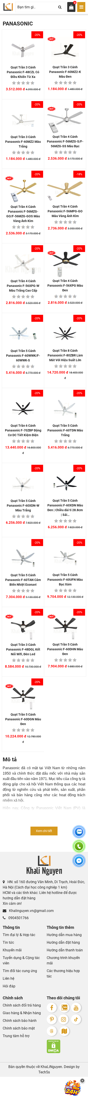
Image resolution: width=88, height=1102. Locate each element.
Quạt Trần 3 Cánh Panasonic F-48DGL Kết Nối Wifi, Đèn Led (23, 649)
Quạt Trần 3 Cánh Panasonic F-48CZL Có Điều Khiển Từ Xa (23, 72)
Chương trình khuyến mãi (63, 960)
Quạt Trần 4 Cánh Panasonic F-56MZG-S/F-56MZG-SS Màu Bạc (65, 141)
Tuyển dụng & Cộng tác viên (21, 960)
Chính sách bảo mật (19, 1028)
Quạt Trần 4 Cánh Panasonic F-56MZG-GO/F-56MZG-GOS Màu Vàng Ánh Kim (23, 214)
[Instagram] (63, 1019)
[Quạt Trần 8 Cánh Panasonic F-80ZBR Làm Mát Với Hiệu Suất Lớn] (65, 333)
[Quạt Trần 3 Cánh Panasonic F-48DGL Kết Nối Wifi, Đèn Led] (23, 628)
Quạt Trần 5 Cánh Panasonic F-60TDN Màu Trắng (65, 430)
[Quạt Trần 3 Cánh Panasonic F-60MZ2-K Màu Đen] (65, 50)
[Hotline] (78, 849)
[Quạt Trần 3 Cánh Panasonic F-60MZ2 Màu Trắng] (23, 120)
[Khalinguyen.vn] (8, 6)
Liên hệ (8, 978)
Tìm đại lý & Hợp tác (19, 935)
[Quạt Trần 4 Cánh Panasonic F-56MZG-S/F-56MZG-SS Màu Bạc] (65, 120)
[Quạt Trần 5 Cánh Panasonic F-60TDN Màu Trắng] (65, 408)
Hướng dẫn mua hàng (64, 935)
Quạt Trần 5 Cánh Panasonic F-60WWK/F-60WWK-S (23, 355)
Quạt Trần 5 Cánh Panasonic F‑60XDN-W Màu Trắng (23, 505)
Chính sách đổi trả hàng (22, 1005)
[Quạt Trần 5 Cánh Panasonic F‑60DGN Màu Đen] (23, 697)
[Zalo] (64, 1008)
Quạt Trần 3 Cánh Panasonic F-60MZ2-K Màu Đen (65, 71)
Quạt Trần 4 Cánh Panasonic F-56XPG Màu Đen (65, 285)
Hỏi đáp (9, 986)
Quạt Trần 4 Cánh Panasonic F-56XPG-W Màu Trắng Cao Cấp (23, 285)
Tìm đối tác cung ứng (20, 971)
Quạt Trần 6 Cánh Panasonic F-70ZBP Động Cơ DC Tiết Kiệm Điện (23, 430)
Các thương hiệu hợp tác (63, 973)
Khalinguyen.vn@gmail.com (31, 911)
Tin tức (8, 942)
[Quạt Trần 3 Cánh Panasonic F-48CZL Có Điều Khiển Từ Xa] (23, 50)
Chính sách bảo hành (20, 1020)
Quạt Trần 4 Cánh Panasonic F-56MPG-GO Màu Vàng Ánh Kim (65, 211)
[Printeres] (52, 1019)
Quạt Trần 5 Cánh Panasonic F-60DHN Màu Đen (65, 649)
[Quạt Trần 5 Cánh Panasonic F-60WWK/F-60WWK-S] (23, 334)
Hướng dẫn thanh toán (65, 950)
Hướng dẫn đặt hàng (63, 942)
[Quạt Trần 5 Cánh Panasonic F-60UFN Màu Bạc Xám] (65, 558)
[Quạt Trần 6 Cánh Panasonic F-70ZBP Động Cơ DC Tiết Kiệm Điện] (23, 409)
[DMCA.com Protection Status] (66, 1046)
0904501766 (18, 918)
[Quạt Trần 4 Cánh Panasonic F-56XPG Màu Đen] (65, 264)
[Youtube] (76, 1008)
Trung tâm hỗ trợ (16, 1036)
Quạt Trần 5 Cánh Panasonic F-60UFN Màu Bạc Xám (65, 579)
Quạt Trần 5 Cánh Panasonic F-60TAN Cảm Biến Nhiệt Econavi (23, 579)
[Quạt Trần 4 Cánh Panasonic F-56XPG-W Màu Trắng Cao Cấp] (23, 264)
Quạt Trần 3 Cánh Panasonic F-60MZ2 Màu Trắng (23, 141)
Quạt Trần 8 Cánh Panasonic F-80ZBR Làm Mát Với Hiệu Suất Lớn (65, 355)
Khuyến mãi (12, 950)
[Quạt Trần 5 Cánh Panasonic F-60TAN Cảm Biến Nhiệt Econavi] (23, 558)
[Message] (78, 863)
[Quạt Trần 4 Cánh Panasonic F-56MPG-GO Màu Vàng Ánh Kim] (65, 189)
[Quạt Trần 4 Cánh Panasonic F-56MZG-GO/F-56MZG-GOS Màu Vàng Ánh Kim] (23, 190)
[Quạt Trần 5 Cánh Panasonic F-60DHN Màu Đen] (65, 628)
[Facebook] (52, 1008)
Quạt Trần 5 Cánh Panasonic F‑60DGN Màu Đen (23, 719)
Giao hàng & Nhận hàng (22, 1013)
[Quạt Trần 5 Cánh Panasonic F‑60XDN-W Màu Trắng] (23, 484)
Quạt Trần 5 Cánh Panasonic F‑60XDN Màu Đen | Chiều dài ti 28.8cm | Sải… (65, 508)
